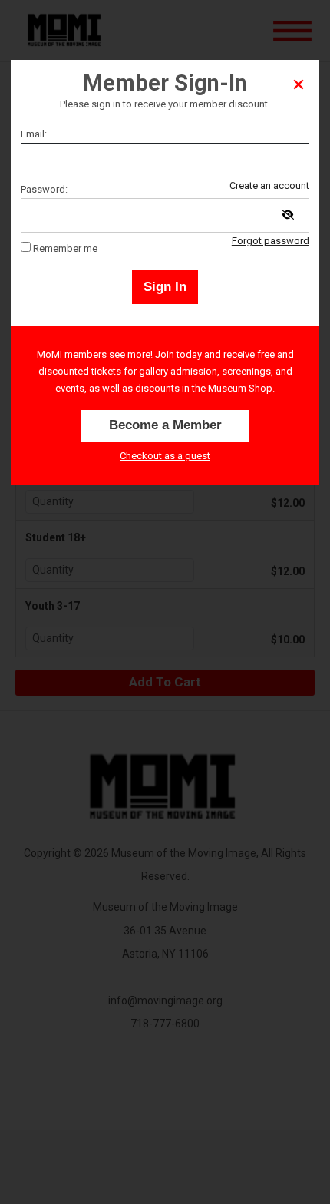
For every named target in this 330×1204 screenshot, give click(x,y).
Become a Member (165, 425)
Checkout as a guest (165, 455)
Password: (44, 189)
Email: (34, 134)
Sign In (165, 287)
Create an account (269, 185)
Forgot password (270, 240)
